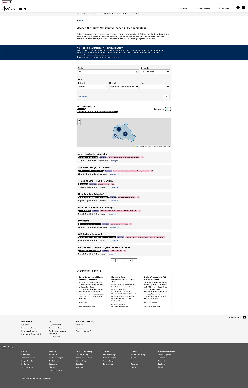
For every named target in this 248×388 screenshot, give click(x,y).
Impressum (25, 325)
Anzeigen (115, 161)
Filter (166, 97)
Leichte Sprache (54, 336)
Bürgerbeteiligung (82, 361)
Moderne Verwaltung (137, 355)
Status (143, 83)
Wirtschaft (161, 361)
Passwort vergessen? (83, 331)
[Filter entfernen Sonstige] (84, 109)
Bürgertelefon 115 (27, 361)
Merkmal (112, 83)
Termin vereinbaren (28, 358)
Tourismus (161, 358)
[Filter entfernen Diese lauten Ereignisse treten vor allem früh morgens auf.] (116, 111)
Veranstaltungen (109, 361)
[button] (115, 135)
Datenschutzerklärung (29, 328)
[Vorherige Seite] (113, 260)
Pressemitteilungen (110, 355)
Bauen (132, 361)
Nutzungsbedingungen (29, 331)
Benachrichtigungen (202, 8)
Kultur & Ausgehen (164, 355)
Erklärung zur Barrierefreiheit (31, 334)
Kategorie (81, 83)
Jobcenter (52, 367)
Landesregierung (82, 355)
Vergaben (79, 367)
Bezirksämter (53, 361)
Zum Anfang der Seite (235, 317)
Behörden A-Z (53, 355)
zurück (81, 20)
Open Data (79, 364)
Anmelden (79, 325)
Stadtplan (161, 367)
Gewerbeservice (27, 367)
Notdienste (25, 364)
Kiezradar (183, 8)
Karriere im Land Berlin (84, 358)
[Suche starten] (136, 72)
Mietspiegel (134, 364)
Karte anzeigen (159, 109)
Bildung (133, 367)
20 (130, 260)
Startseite (79, 14)
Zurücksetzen (83, 97)
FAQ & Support (223, 8)
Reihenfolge (145, 68)
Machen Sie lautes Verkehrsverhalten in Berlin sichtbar (128, 14)
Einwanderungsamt (55, 370)
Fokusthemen (108, 364)
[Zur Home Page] (14, 8)
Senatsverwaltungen (56, 358)
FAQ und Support (55, 325)
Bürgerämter (53, 364)
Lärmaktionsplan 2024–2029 (101, 14)
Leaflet (137, 146)
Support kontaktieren (56, 328)
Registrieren (80, 328)
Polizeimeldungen (109, 358)
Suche (80, 68)
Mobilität (133, 358)
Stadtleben (161, 364)
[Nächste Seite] (135, 260)
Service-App (25, 355)
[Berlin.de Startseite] (8, 347)
